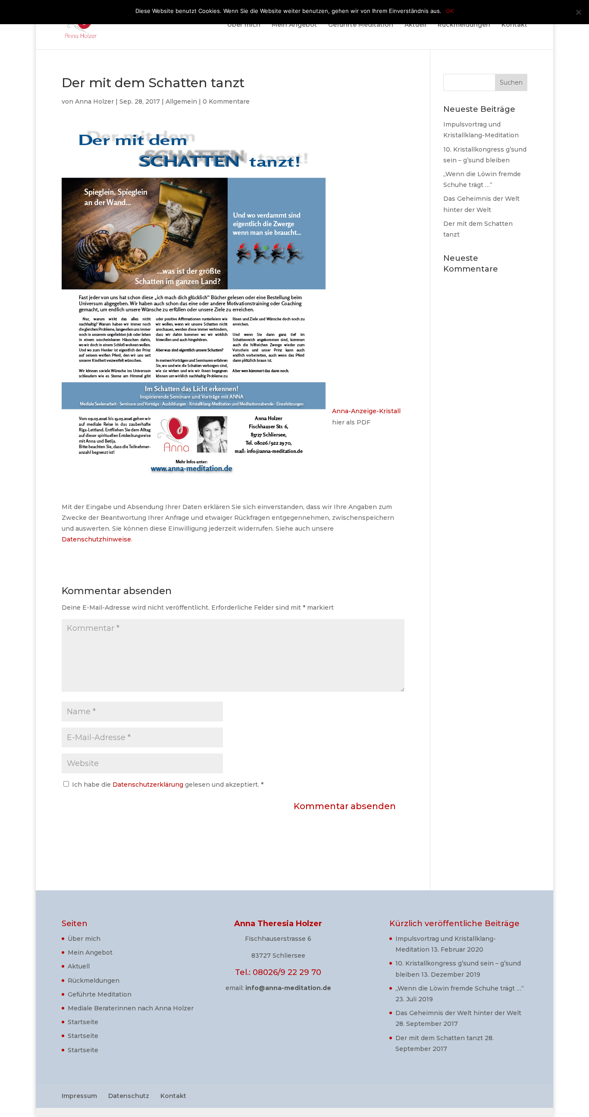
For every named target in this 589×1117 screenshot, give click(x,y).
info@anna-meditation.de (288, 988)
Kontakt (514, 25)
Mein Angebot (294, 25)
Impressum (79, 1096)
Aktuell (415, 25)
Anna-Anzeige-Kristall (366, 411)
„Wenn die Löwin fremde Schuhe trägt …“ (459, 988)
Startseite (83, 1022)
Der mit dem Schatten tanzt (439, 1038)
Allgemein (181, 101)
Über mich (243, 25)
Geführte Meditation (360, 25)
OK (450, 10)
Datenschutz (128, 1096)
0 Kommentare (226, 101)
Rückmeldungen (464, 25)
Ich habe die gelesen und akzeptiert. (167, 784)
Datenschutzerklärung (149, 784)
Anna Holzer (94, 101)
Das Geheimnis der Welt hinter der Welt (458, 1013)
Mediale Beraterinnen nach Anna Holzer (131, 1008)
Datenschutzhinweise (96, 539)
